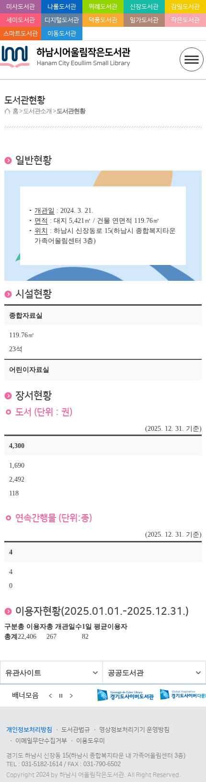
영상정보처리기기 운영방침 (134, 729)
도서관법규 (75, 729)
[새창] (124, 696)
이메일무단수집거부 (41, 740)
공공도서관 (126, 672)
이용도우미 (90, 740)
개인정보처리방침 (29, 729)
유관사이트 (23, 672)
